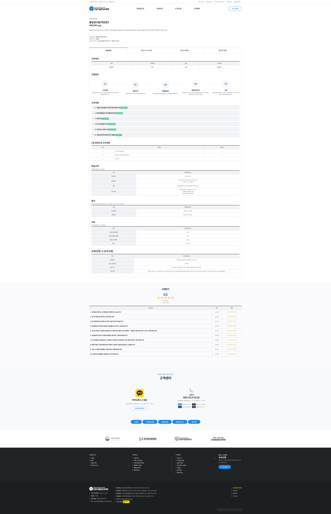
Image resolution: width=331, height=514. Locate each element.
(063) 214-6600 (200, 404)
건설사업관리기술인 (139, 463)
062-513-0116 (94, 2)
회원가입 (238, 1)
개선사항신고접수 (220, 1)
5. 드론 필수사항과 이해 (105, 129)
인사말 (92, 458)
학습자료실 (180, 472)
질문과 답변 (165, 422)
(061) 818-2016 (186, 407)
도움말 (202, 1)
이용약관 (235, 490)
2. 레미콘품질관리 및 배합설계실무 (108, 113)
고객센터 (197, 8)
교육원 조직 (94, 463)
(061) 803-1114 (200, 407)
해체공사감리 (137, 468)
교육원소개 (140, 8)
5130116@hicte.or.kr (126, 499)
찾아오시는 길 (180, 422)
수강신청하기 (224, 467)
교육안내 (159, 8)
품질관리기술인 (138, 465)
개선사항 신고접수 (181, 465)
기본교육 (136, 458)
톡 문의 (113, 2)
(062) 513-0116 (186, 404)
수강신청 (178, 8)
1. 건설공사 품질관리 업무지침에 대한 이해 (111, 108)
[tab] (108, 50)
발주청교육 (137, 470)
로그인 (230, 1)
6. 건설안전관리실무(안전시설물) (108, 135)
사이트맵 (235, 496)
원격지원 (210, 1)
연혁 (92, 460)
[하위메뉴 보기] (127, 465)
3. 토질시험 (101, 118)
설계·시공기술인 (138, 460)
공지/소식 (179, 458)
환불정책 (235, 493)
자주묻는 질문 (150, 422)
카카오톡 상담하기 (140, 408)
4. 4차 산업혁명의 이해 (105, 124)
